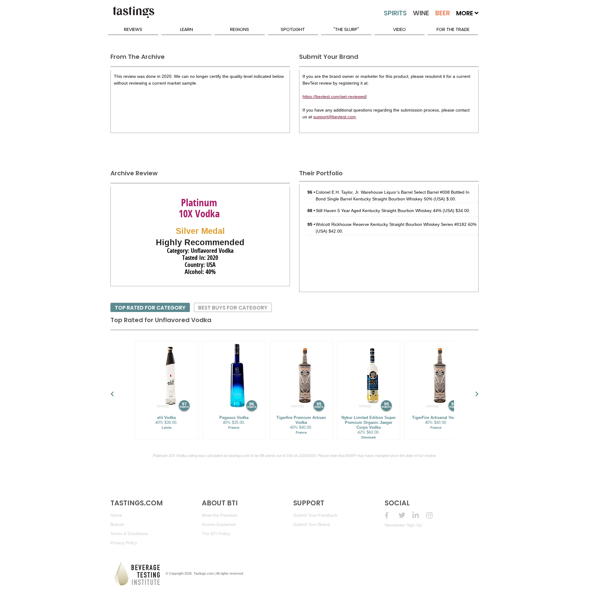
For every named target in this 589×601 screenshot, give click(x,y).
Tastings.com (204, 573)
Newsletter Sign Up (403, 525)
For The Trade (453, 29)
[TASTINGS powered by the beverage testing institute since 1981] (133, 15)
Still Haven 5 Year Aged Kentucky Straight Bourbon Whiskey (378, 210)
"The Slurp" (346, 29)
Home (116, 515)
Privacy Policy (123, 542)
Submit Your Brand (311, 524)
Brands (117, 524)
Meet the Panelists (220, 515)
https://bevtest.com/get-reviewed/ (334, 96)
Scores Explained (219, 524)
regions (239, 29)
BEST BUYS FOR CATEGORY (233, 307)
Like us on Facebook (391, 515)
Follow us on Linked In (419, 515)
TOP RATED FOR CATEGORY (150, 307)
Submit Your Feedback (315, 515)
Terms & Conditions (129, 533)
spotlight (293, 29)
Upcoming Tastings (433, 515)
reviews (133, 29)
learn (186, 29)
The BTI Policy (216, 533)
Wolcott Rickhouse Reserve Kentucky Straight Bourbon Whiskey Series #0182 (396, 224)
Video (399, 29)
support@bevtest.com (334, 116)
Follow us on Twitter (405, 515)
